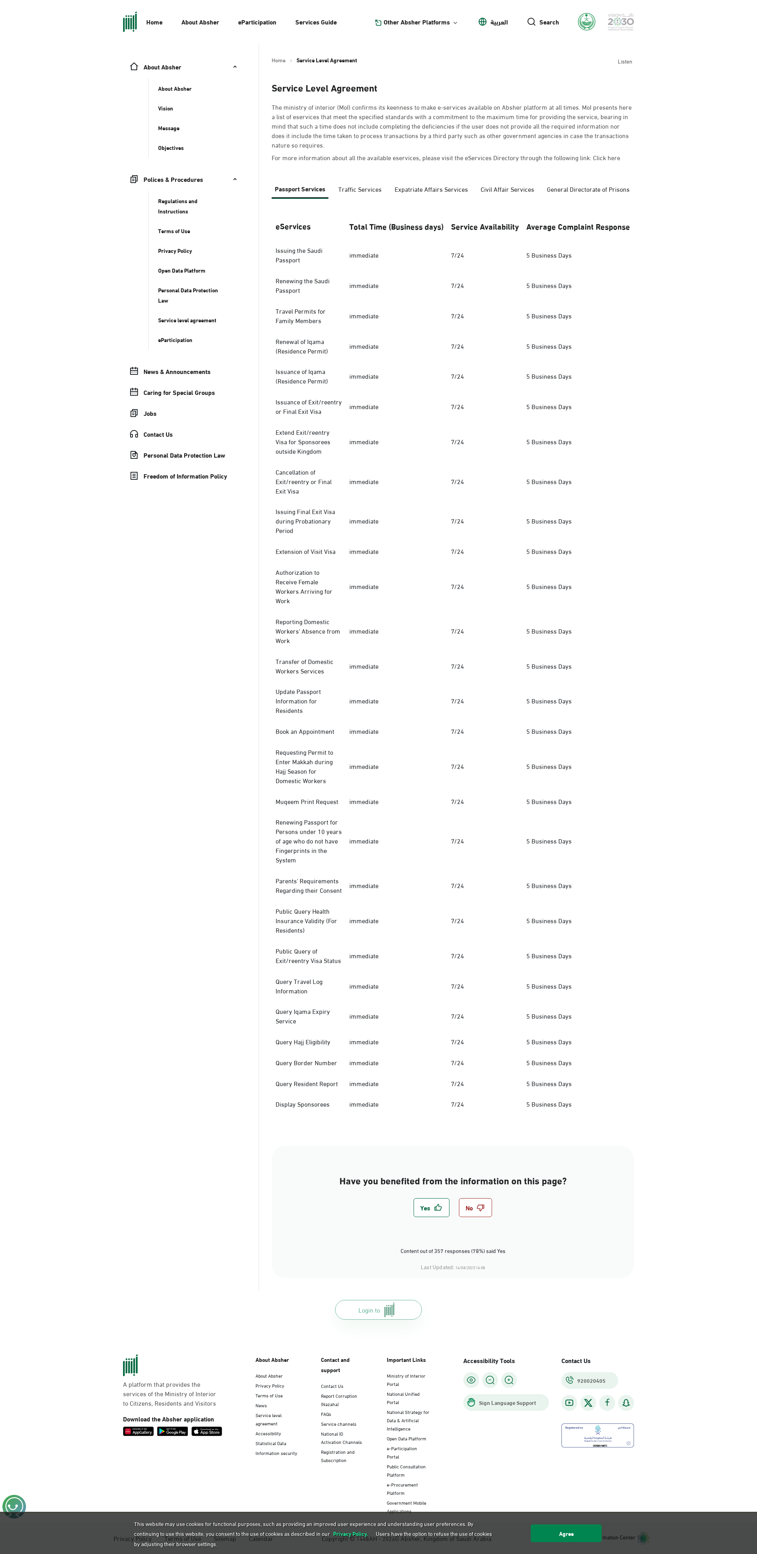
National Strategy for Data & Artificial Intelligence (408, 1419)
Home (154, 21)
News (261, 1405)
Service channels (338, 1423)
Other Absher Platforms (416, 21)
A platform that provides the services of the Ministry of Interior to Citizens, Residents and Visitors (169, 1393)
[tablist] (453, 192)
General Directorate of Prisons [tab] (588, 188)
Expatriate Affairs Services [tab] (431, 188)
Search (549, 21)
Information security (276, 1452)
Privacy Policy (269, 1385)
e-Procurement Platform (402, 1488)
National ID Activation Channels (341, 1437)
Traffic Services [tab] (360, 188)
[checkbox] (431, 1207)
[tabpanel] (453, 663)
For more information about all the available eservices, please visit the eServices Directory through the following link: (446, 157)
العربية (499, 21)
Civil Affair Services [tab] (507, 188)
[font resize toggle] (490, 1380)
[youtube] (569, 1403)
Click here (606, 157)
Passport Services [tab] (300, 188)
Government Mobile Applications (406, 1506)
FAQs (326, 1413)
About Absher (200, 21)
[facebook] (607, 1403)
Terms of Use (269, 1395)
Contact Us (332, 1385)
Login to (369, 1309)
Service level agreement (268, 1418)
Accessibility (268, 1433)
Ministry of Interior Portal (406, 1379)
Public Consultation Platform (406, 1470)
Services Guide (316, 21)
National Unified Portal (403, 1397)
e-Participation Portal (402, 1452)
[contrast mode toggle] (471, 1380)
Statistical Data (270, 1442)
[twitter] (588, 1403)
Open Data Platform (406, 1438)
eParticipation (257, 21)
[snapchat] (626, 1403)
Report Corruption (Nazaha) (339, 1399)
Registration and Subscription (337, 1455)
